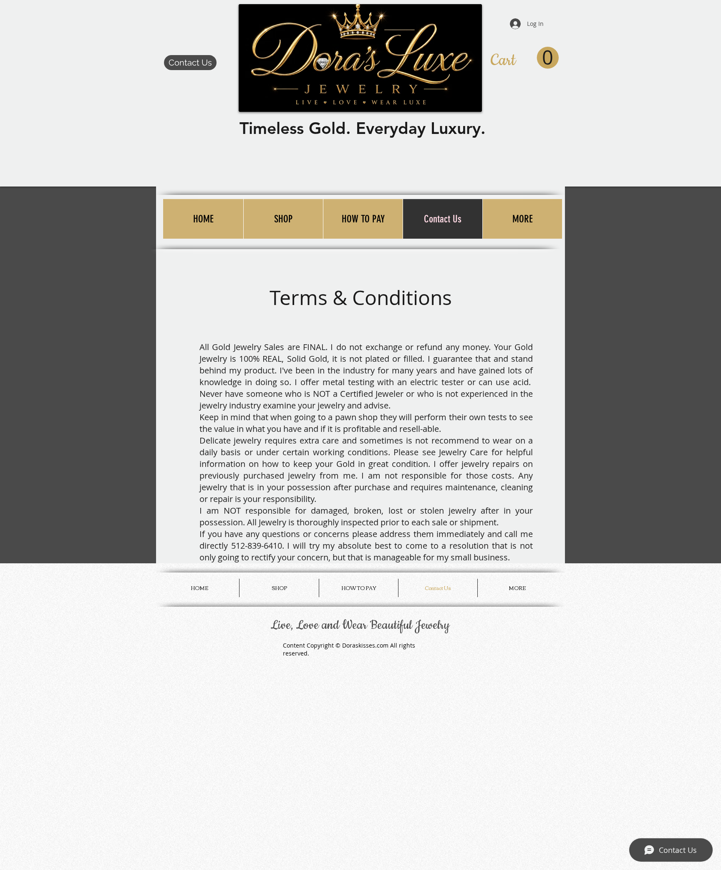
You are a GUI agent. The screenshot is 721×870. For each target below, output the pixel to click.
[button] (525, 58)
